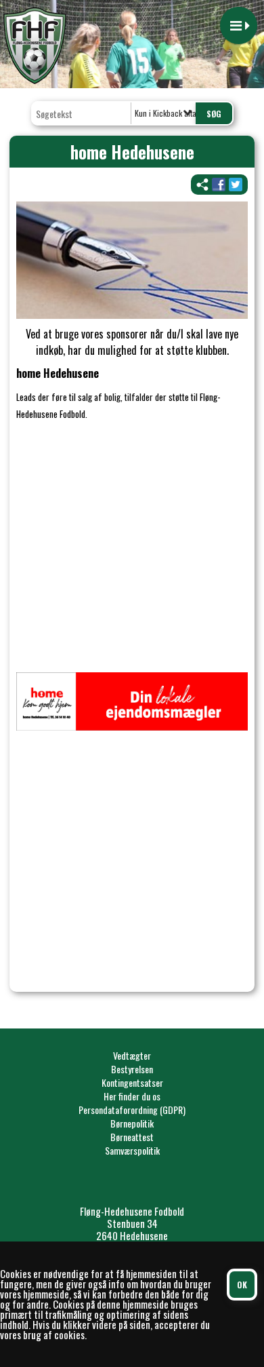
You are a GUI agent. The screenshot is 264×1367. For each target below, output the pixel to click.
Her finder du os (132, 1096)
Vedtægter (132, 1055)
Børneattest (132, 1137)
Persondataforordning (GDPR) (132, 1109)
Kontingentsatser (132, 1082)
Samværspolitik (132, 1150)
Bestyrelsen (132, 1069)
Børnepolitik (132, 1123)
